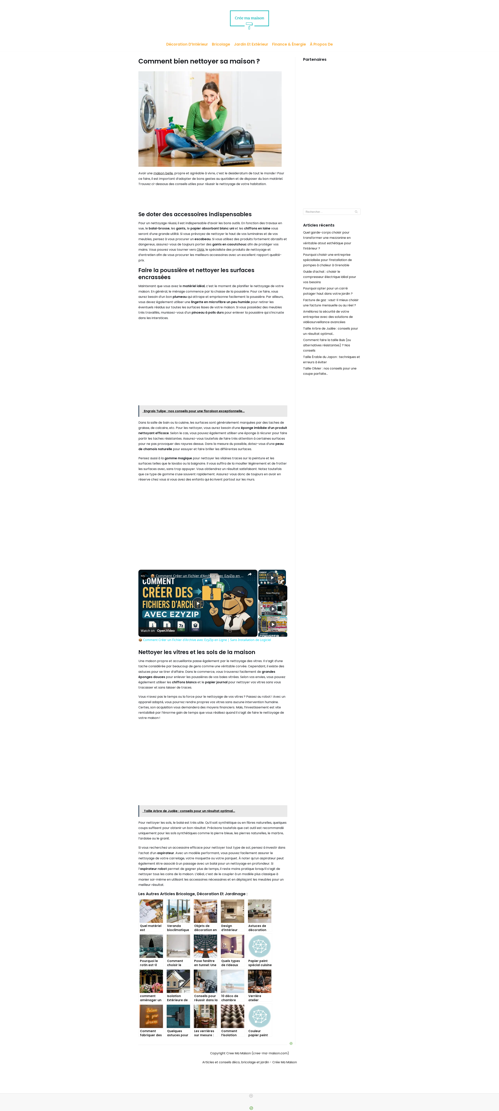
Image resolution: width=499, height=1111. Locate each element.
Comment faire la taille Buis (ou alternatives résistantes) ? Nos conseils (327, 345)
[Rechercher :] (332, 212)
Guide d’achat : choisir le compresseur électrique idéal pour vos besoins (329, 276)
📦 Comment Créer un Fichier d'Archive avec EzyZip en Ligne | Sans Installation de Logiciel (197, 575)
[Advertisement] (332, 133)
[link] (145, 576)
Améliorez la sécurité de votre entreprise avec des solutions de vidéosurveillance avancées (328, 316)
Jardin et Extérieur (251, 44)
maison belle (163, 173)
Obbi (200, 249)
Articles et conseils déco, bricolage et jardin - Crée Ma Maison (249, 1062)
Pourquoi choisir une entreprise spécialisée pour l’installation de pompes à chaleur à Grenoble (327, 259)
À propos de (321, 44)
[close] (251, 1096)
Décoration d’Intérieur (187, 44)
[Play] (273, 609)
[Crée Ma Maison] (249, 19)
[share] (249, 574)
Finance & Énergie (289, 44)
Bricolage (221, 44)
